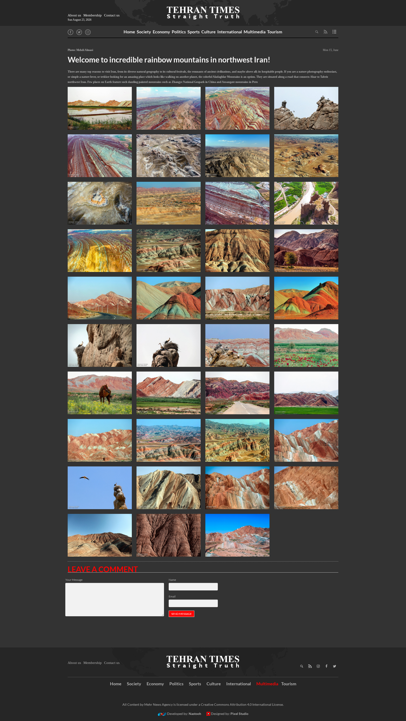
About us (74, 15)
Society (144, 31)
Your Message (73, 579)
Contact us (112, 15)
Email (172, 596)
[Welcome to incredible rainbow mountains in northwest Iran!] (99, 108)
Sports (193, 31)
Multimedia (254, 31)
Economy (161, 31)
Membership (92, 15)
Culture (208, 31)
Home (129, 31)
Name (172, 579)
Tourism (274, 31)
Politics (179, 31)
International (229, 31)
